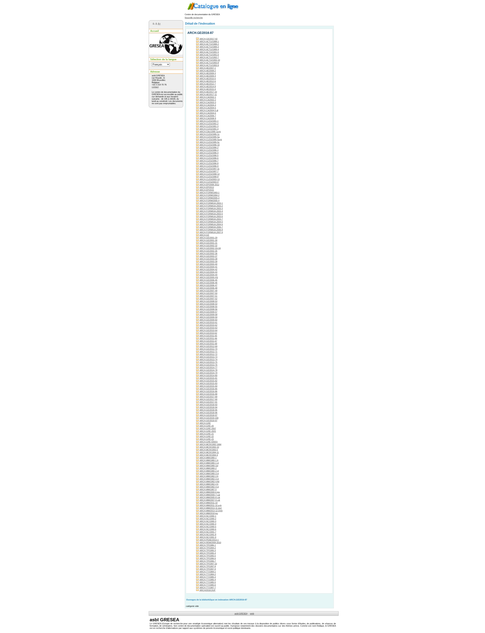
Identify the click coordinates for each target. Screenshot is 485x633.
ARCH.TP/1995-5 (207, 556)
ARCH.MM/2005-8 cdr (209, 497)
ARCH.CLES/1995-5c (209, 142)
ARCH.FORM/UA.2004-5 (211, 222)
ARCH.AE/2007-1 (207, 68)
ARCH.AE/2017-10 (208, 92)
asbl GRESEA (241, 613)
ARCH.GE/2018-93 (208, 405)
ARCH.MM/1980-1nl (208, 465)
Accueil (154, 31)
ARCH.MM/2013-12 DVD (211, 511)
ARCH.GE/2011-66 (208, 338)
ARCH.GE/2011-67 (208, 341)
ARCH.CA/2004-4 (207, 105)
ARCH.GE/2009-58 (208, 314)
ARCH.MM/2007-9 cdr (209, 500)
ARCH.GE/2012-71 (208, 351)
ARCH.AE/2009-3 (207, 73)
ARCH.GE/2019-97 (208, 420)
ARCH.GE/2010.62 (208, 333)
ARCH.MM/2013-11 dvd (210, 508)
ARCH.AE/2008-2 (207, 70)
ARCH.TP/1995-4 (207, 553)
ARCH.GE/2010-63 (208, 328)
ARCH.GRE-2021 (207, 431)
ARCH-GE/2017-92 (208, 39)
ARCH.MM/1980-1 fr (208, 460)
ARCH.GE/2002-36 (208, 253)
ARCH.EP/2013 (206, 187)
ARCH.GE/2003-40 (208, 264)
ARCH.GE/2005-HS (208, 277)
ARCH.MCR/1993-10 (209, 447)
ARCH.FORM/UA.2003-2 (211, 206)
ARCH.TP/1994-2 (207, 548)
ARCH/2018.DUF (207, 590)
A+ (159, 23)
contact (155, 87)
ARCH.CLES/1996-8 (208, 163)
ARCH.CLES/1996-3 (208, 150)
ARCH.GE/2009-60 (208, 320)
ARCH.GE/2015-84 (208, 386)
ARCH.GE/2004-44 (208, 275)
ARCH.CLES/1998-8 (208, 177)
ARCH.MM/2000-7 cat (209, 495)
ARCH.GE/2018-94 (208, 407)
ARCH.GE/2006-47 (208, 285)
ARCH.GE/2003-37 (208, 256)
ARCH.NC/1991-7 (207, 532)
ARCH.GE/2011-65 (208, 336)
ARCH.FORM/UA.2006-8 (211, 230)
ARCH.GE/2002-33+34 (210, 248)
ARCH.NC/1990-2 (207, 518)
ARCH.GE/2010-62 (208, 325)
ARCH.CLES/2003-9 (208, 182)
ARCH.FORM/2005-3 (209, 198)
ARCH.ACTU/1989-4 (209, 49)
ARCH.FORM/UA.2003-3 (211, 208)
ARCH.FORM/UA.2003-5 (211, 214)
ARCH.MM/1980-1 (208, 458)
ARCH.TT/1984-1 (207, 572)
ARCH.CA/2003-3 (207, 102)
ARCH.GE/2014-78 (208, 370)
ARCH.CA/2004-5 (207, 108)
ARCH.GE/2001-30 (208, 240)
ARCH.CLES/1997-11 (209, 169)
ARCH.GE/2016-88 (208, 394)
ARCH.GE (204, 235)
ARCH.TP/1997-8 (207, 566)
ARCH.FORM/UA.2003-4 (211, 211)
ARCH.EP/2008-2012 (209, 184)
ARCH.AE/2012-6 (207, 81)
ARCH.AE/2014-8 (207, 86)
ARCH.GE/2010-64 (208, 330)
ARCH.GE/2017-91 (208, 402)
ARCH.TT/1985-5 (207, 582)
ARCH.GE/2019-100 (208, 418)
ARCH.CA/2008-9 (207, 118)
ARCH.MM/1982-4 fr (208, 484)
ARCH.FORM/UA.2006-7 (211, 227)
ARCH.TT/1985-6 (207, 585)
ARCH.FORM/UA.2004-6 (211, 224)
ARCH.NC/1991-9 (207, 537)
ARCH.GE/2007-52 (208, 298)
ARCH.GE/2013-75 (208, 362)
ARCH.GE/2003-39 (208, 261)
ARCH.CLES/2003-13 (209, 179)
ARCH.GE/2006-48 (208, 288)
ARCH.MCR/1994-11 (209, 452)
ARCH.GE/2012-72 (208, 354)
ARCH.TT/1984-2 (207, 574)
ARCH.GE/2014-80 (208, 375)
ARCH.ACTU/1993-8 (209, 63)
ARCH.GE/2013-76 (208, 365)
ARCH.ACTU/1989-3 (209, 47)
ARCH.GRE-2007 (207, 428)
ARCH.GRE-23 (206, 439)
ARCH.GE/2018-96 (208, 412)
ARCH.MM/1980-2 (208, 468)
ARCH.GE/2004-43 (208, 272)
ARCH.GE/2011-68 (208, 344)
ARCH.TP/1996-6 (207, 558)
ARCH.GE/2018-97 (208, 415)
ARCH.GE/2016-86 (208, 391)
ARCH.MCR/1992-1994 (210, 444)
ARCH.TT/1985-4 (207, 579)
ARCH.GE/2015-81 (208, 378)
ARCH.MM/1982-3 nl (209, 479)
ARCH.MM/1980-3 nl (209, 473)
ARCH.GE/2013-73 (208, 357)
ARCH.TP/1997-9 (207, 569)
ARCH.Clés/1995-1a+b (210, 131)
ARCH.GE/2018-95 (208, 410)
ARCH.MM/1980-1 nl (209, 463)
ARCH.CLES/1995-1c (209, 134)
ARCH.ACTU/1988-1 (209, 41)
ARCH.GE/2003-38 (208, 259)
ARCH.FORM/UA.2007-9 (211, 232)
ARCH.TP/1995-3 (207, 550)
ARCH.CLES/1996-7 (208, 161)
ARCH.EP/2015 (206, 190)
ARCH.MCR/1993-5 (208, 450)
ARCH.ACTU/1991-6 (209, 55)
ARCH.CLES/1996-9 (208, 166)
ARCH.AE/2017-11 (208, 94)
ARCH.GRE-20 (206, 426)
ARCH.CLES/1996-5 (208, 155)
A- (154, 23)
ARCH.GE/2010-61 (208, 322)
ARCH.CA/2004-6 (207, 113)
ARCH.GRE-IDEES (208, 442)
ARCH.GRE (205, 423)
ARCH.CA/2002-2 (207, 100)
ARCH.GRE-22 (206, 436)
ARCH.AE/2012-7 (207, 84)
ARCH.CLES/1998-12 (209, 174)
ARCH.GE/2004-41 (208, 267)
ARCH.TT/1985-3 (207, 577)
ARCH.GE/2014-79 (208, 373)
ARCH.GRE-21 (206, 434)
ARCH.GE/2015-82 (208, 381)
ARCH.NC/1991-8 (207, 534)
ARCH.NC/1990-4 (207, 524)
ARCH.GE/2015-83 (208, 383)
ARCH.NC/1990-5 (207, 526)
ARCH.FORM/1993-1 (209, 192)
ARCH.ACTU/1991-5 (209, 52)
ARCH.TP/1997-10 (208, 564)
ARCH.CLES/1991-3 (208, 126)
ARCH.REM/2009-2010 (210, 542)
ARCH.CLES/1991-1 (208, 121)
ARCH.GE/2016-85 (208, 389)
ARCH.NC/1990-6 (207, 529)
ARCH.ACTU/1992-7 (209, 57)
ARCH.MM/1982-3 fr (208, 476)
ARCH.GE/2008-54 (208, 304)
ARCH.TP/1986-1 (207, 545)
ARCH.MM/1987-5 (208, 489)
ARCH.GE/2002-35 (208, 251)
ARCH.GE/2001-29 (208, 237)
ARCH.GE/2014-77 (208, 367)
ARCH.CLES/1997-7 (208, 171)
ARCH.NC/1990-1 (207, 516)
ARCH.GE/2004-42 (208, 269)
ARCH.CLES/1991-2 (208, 124)
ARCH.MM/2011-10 (208, 503)
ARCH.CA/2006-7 (207, 116)
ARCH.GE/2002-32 (208, 245)
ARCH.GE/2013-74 (208, 359)
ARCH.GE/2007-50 (208, 293)
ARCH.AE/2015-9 (207, 89)
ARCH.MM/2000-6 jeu (209, 492)
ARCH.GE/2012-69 (208, 346)
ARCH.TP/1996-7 (207, 561)
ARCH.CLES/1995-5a (209, 137)
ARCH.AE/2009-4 (207, 76)
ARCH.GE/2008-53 (208, 301)
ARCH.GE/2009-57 (208, 312)
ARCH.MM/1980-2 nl (209, 471)
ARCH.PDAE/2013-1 (209, 540)
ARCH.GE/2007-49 (208, 291)
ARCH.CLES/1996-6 (208, 158)
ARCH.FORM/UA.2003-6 (211, 216)
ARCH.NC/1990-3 (207, 521)
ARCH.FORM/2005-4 (209, 200)
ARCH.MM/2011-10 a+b (210, 505)
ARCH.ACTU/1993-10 (209, 60)
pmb (252, 613)
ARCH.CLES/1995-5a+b (210, 139)
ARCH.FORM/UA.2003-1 (211, 203)
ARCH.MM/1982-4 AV (209, 481)
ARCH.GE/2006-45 (208, 280)
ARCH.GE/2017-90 (208, 399)
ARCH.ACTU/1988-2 (209, 44)
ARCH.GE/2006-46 (208, 283)
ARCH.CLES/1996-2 (208, 147)
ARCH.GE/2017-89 (208, 397)
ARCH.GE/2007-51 (208, 296)
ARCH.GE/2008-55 (208, 306)
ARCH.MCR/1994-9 (208, 455)
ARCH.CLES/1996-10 (209, 145)
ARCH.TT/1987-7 (207, 587)
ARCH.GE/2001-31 (208, 243)
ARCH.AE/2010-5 (207, 78)
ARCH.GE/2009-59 (208, 317)
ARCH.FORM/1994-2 (209, 195)
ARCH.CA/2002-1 (207, 97)
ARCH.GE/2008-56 (208, 309)
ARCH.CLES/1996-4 (208, 153)
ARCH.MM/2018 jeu (208, 513)
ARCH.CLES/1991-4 (208, 129)
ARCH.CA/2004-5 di (208, 110)
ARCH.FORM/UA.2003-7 (211, 219)
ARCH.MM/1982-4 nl (209, 487)
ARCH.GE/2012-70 (208, 349)
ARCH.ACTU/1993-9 (209, 65)
